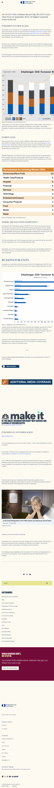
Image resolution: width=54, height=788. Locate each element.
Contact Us (4, 725)
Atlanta (3, 749)
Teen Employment (7, 638)
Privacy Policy (5, 786)
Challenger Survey (7, 609)
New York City (5, 746)
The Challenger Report (8, 641)
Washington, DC (6, 760)
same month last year (35, 33)
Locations (5, 735)
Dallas (3, 742)
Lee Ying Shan (7, 425)
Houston (4, 756)
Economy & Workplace (8, 612)
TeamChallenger (6, 635)
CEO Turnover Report (8, 603)
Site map (14, 786)
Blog (3, 599)
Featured (4, 619)
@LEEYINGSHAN (17, 425)
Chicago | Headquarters (7, 738)
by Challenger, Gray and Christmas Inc (20, 453)
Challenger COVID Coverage (10, 606)
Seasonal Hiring (6, 631)
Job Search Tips (6, 622)
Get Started (4, 728)
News (3, 625)
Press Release (5, 628)
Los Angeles (5, 753)
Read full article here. (7, 436)
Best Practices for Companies (10, 596)
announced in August (41, 31)
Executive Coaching (7, 615)
